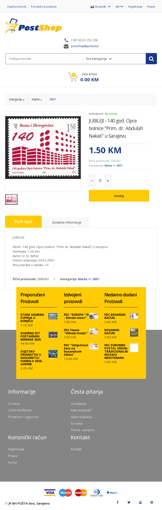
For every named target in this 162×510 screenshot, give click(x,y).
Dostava (76, 423)
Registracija (135, 6)
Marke (36, 99)
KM (117, 6)
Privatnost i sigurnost (23, 417)
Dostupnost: (96, 113)
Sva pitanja (78, 403)
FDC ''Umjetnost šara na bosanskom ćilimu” (76, 350)
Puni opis (23, 221)
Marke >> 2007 (113, 165)
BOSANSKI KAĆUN (111, 331)
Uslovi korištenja (19, 410)
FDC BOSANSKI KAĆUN (115, 316)
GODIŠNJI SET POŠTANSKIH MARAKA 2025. (31, 336)
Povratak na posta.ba (44, 6)
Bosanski (100, 6)
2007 (52, 99)
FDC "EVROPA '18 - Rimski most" (76, 316)
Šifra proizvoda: (99, 161)
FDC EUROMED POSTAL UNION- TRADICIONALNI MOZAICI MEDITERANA (116, 351)
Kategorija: (96, 165)
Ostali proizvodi (16, 6)
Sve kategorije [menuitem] (97, 58)
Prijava (151, 6)
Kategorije (15, 99)
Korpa (12, 462)
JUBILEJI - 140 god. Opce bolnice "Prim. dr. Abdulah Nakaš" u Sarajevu (116, 128)
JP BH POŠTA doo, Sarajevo (29, 503)
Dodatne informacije (66, 222)
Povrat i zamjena (82, 430)
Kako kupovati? (81, 410)
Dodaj (119, 196)
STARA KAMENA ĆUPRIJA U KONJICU (32, 317)
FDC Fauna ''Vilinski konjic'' (76, 331)
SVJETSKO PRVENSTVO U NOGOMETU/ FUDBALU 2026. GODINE (31, 358)
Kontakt (76, 449)
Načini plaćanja (81, 417)
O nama (14, 403)
